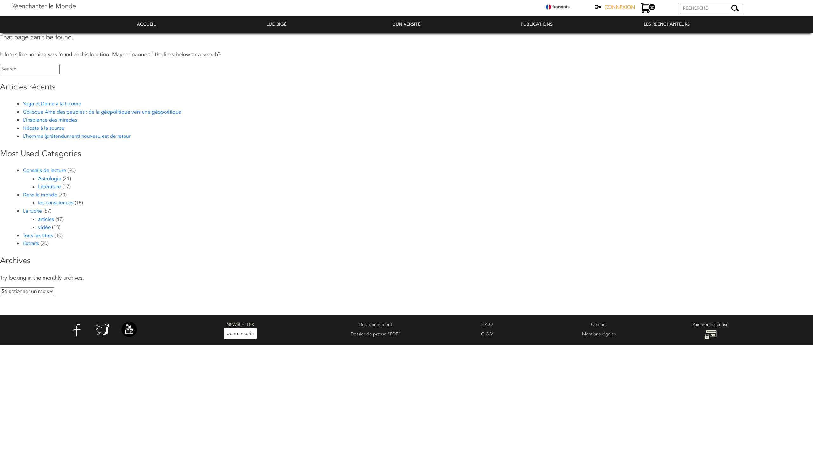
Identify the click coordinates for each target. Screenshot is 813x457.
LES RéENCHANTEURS (667, 24)
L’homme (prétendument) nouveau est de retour (77, 136)
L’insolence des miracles (50, 119)
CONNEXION (619, 7)
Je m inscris (240, 333)
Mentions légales (599, 334)
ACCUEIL (146, 24)
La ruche (32, 211)
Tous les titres (38, 235)
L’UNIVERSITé (406, 24)
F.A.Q (487, 324)
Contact (599, 324)
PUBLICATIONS (537, 24)
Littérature (49, 186)
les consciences (55, 202)
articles (46, 219)
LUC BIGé (276, 24)
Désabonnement (375, 324)
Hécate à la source (43, 128)
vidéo (44, 227)
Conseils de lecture (44, 170)
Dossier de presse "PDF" (375, 334)
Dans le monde (40, 194)
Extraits (31, 243)
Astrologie (49, 178)
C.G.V (487, 334)
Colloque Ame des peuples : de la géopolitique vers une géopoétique (102, 112)
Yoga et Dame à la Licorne (52, 103)
